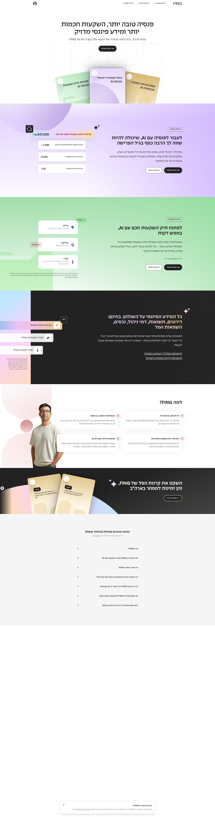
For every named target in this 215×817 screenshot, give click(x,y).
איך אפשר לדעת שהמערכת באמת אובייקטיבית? (117, 577)
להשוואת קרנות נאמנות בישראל (164, 358)
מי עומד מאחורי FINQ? (128, 568)
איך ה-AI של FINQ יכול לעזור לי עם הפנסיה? (119, 586)
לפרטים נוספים (154, 170)
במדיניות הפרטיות (83, 809)
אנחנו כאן (95, 536)
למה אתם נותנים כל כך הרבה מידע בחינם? (120, 605)
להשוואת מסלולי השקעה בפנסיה (163, 353)
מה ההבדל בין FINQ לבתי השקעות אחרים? (120, 558)
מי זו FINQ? (133, 549)
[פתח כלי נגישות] (2, 488)
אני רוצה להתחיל (107, 49)
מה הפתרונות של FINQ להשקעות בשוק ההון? (118, 596)
